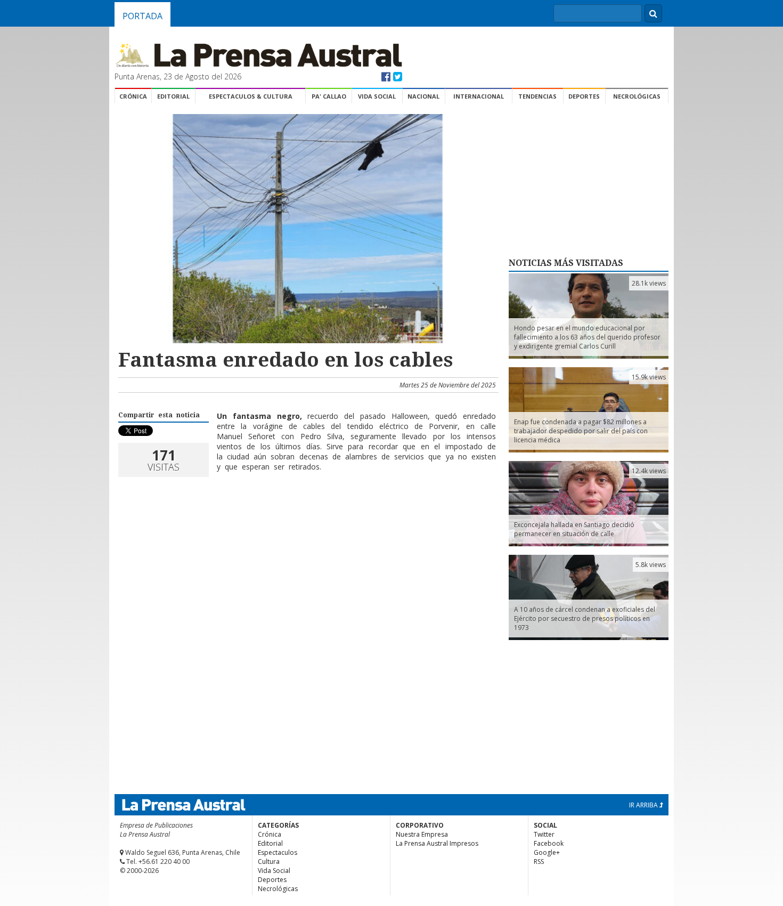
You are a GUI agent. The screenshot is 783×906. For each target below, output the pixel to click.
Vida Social (377, 96)
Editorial (173, 96)
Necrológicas (636, 96)
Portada (142, 16)
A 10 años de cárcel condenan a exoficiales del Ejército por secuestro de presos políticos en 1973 (584, 618)
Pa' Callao (329, 96)
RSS (539, 861)
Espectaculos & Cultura (250, 96)
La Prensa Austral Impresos (437, 843)
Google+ (547, 852)
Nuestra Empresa (422, 834)
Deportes (584, 96)
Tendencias (537, 96)
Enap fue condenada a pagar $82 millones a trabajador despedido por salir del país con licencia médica (581, 430)
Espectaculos (277, 852)
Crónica (133, 96)
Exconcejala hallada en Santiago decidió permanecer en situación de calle (574, 529)
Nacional (423, 96)
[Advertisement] (307, 523)
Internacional (478, 96)
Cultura (269, 861)
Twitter (544, 834)
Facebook (549, 843)
